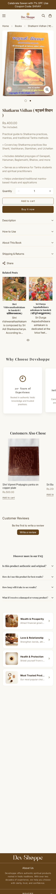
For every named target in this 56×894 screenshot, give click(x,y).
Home (5, 25)
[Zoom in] (47, 89)
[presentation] (27, 340)
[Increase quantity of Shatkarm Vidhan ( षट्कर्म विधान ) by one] (50, 191)
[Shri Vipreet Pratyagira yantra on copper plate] (23, 460)
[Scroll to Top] (50, 877)
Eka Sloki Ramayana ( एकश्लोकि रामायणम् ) (40, 305)
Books (18, 25)
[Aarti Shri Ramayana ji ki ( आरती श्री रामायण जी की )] (14, 289)
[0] (50, 15)
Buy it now (28, 209)
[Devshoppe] (28, 15)
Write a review (28, 532)
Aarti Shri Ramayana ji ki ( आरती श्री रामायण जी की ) (14, 307)
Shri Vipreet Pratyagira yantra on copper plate (20, 486)
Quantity (7, 191)
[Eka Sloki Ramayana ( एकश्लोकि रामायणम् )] (41, 289)
